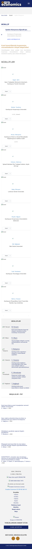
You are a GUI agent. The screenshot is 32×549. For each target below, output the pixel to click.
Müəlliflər (16, 507)
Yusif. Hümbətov (16, 271)
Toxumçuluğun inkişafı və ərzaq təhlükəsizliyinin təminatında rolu (20, 342)
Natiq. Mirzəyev (16, 189)
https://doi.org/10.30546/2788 (17, 477)
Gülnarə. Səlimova (16, 162)
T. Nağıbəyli (15, 383)
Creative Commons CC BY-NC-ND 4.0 (16, 489)
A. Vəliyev (4, 408)
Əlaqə (16, 511)
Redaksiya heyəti (16, 505)
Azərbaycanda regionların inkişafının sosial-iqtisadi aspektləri (19, 353)
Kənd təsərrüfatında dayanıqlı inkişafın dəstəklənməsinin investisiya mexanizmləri (20, 331)
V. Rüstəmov (4, 434)
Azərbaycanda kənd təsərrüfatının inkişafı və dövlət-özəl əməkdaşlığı (20, 388)
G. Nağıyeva (4, 421)
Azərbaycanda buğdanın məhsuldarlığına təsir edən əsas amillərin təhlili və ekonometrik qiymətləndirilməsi (20, 365)
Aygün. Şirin (16, 80)
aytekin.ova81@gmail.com (13, 39)
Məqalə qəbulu (16, 509)
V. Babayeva (16, 349)
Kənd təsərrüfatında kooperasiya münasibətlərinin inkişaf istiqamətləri (15, 46)
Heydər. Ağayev (16, 216)
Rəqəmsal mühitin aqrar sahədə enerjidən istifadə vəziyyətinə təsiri (19, 377)
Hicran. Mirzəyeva (16, 134)
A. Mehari (3, 447)
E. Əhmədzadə (16, 372)
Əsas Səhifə (4, 15)
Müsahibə (16, 503)
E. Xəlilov (3, 461)
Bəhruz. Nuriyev (16, 299)
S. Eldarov (9, 461)
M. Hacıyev (15, 327)
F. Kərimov (27, 461)
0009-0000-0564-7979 (17, 480)
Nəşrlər (16, 500)
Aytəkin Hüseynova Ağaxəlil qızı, (16, 29)
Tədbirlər (16, 494)
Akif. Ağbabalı (16, 244)
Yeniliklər (16, 496)
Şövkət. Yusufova (16, 107)
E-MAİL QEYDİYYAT (16, 527)
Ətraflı (6, 91)
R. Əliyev (14, 338)
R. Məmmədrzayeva (18, 461)
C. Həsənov (15, 360)
